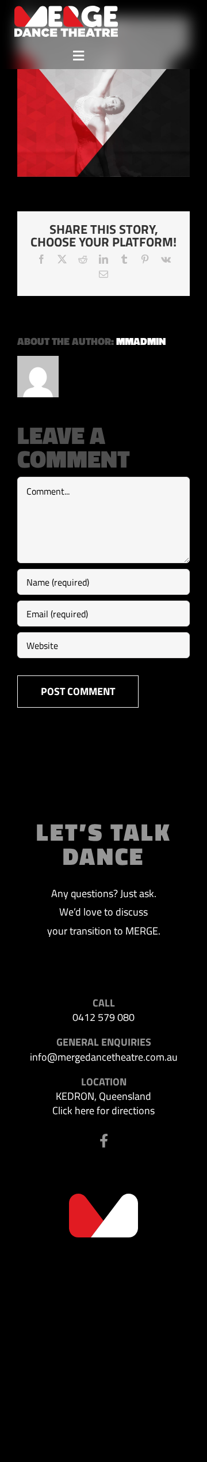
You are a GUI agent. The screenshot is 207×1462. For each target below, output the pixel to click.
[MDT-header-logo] (66, 10)
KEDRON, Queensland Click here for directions (103, 1103)
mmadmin (141, 341)
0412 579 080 (103, 1017)
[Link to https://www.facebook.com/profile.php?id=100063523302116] (103, 1141)
